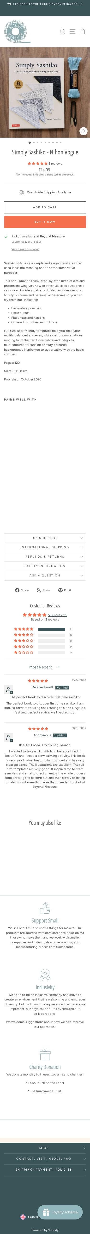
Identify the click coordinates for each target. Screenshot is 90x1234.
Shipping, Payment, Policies (43, 1169)
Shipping (38, 174)
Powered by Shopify (45, 1230)
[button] (38, 163)
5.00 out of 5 (57, 615)
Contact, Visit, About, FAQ (43, 1158)
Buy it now (45, 221)
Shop (44, 1148)
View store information (25, 249)
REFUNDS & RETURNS (45, 556)
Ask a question (45, 575)
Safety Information (45, 566)
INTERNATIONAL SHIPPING (45, 547)
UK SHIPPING (45, 538)
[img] (38, 681)
